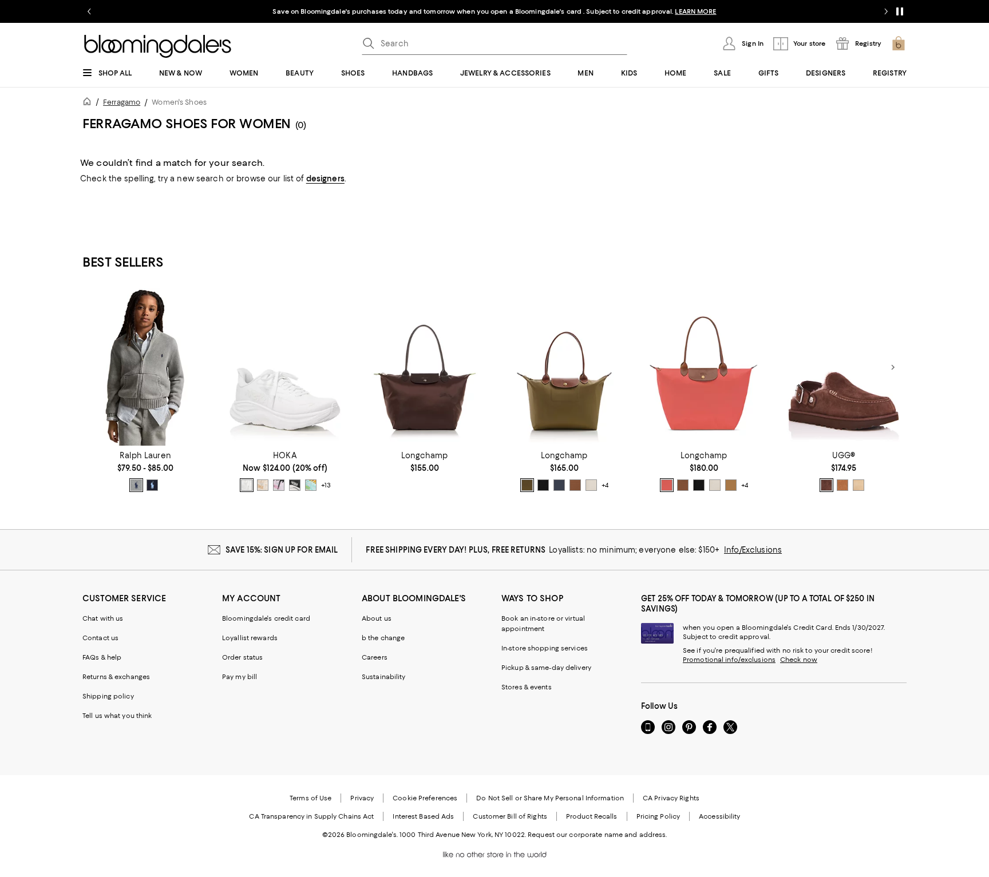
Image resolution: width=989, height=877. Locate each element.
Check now (798, 660)
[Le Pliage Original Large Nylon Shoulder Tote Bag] (704, 367)
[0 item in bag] (899, 43)
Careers (374, 657)
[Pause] (900, 11)
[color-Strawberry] (666, 485)
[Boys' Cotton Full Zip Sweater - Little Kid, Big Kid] (145, 367)
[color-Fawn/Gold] (731, 485)
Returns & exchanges (116, 677)
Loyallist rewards (250, 638)
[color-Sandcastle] (858, 485)
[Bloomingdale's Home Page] (157, 46)
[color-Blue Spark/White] (311, 485)
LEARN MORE (695, 11)
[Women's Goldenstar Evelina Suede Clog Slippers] (844, 367)
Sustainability (384, 677)
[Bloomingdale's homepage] (89, 103)
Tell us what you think (117, 716)
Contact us (100, 638)
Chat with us (102, 618)
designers (325, 178)
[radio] (136, 485)
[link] (145, 471)
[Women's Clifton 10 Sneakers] (285, 367)
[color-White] (246, 485)
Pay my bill (239, 677)
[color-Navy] (152, 485)
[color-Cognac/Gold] (575, 485)
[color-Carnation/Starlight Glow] (278, 485)
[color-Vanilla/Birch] (262, 485)
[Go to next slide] (886, 11)
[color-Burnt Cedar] (826, 485)
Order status (242, 657)
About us (376, 618)
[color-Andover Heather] (136, 485)
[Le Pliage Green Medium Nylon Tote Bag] (425, 367)
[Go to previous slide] (89, 11)
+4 (605, 485)
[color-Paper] (591, 485)
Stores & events (526, 687)
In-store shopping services (544, 648)
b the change (383, 638)
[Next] (893, 367)
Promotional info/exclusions (729, 660)
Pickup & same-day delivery (546, 668)
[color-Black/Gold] (543, 485)
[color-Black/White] (294, 485)
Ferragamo (121, 102)
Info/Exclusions (753, 549)
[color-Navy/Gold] (559, 485)
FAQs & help (101, 657)
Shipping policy (108, 696)
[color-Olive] (527, 485)
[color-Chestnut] (842, 485)
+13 (326, 485)
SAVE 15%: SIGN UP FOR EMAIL (282, 549)
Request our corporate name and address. (597, 835)
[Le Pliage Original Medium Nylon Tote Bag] (564, 367)
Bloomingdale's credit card (266, 618)
